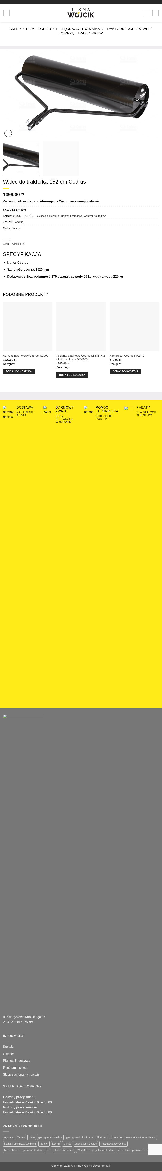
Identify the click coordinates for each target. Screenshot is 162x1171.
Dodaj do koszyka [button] (19, 371)
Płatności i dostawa (16, 1060)
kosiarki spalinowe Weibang (20, 1143)
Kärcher (44, 1143)
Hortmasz (102, 1137)
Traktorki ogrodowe (126, 29)
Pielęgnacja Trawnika (78, 29)
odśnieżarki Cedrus (86, 1143)
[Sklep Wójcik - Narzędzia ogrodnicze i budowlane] (81, 13)
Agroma (8, 1137)
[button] (6, 13)
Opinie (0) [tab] (18, 243)
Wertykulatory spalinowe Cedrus (95, 1150)
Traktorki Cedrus (64, 1150)
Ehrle (32, 1137)
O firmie (8, 1054)
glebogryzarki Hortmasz (79, 1137)
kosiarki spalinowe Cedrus (141, 1137)
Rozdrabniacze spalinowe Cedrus (23, 1150)
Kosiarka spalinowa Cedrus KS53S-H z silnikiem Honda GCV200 (80, 357)
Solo (48, 1150)
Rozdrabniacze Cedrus (113, 1143)
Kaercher (117, 1137)
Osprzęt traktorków (81, 33)
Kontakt (8, 1046)
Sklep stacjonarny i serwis (21, 1074)
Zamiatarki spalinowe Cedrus (134, 1150)
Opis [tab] (6, 243)
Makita (67, 1143)
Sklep (15, 29)
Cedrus (19, 221)
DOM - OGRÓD (38, 29)
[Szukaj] (14, 13)
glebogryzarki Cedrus (50, 1137)
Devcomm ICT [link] (102, 1165)
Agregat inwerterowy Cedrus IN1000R (26, 355)
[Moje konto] (146, 13)
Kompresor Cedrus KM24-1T (128, 355)
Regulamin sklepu (15, 1067)
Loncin (56, 1143)
